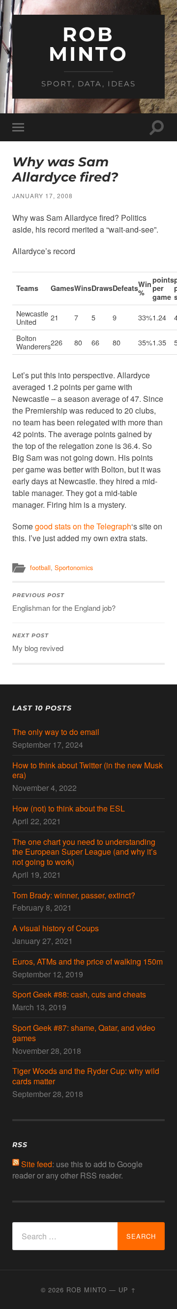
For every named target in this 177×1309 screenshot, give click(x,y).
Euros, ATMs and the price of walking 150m (87, 962)
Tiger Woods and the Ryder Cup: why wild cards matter (85, 1076)
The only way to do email (55, 732)
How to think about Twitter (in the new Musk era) (87, 770)
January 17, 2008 (42, 195)
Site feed (36, 1164)
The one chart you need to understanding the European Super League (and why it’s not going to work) (84, 852)
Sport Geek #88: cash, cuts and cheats (79, 995)
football (40, 567)
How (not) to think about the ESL (68, 809)
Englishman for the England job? (64, 602)
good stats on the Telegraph (83, 526)
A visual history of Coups (55, 928)
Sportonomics (74, 567)
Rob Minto (88, 44)
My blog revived (37, 642)
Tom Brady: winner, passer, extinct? (73, 895)
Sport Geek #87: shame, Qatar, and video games (83, 1033)
